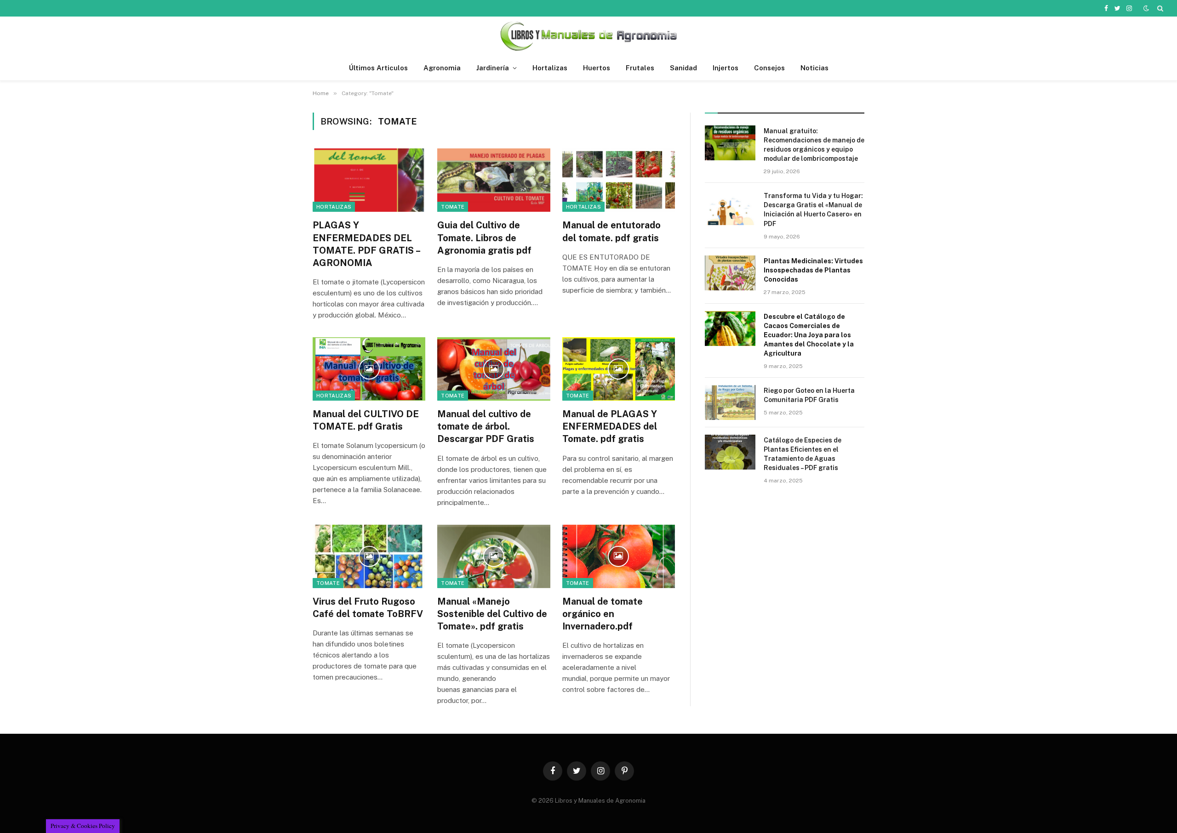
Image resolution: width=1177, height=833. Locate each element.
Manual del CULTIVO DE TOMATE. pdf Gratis (366, 420)
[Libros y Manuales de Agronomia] (589, 36)
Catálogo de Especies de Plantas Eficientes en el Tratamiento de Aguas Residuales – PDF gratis (802, 453)
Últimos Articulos (378, 68)
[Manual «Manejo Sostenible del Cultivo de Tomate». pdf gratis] (493, 556)
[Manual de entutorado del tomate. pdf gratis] (618, 180)
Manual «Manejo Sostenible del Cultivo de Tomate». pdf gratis (492, 614)
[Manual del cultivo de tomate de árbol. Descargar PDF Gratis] (493, 369)
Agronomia (442, 68)
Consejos (769, 68)
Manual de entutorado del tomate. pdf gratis (611, 231)
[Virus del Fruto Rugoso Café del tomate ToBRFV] (369, 556)
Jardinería (492, 68)
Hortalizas (549, 68)
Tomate (452, 207)
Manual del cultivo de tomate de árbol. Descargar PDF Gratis (485, 426)
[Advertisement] (784, 569)
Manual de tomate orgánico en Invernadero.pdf (602, 614)
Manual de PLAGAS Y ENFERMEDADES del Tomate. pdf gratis (609, 426)
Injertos (725, 68)
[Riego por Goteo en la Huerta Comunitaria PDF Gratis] (730, 402)
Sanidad (683, 68)
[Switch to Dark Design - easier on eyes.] (1146, 8)
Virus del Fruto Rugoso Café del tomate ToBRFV (368, 607)
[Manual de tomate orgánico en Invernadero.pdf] (618, 556)
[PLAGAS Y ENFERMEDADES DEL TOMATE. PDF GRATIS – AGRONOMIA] (369, 180)
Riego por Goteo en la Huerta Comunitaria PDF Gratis (809, 395)
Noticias (814, 68)
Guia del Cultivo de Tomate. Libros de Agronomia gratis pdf (484, 237)
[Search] (1159, 8)
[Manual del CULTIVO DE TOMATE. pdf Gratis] (369, 369)
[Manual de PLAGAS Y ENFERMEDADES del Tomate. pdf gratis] (618, 369)
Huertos (596, 68)
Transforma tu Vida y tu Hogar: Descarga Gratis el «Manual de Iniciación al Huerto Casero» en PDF (813, 209)
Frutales (640, 68)
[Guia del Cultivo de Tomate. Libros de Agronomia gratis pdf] (493, 180)
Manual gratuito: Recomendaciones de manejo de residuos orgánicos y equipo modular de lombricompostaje (814, 144)
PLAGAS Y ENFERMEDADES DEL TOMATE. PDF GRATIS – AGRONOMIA (366, 244)
